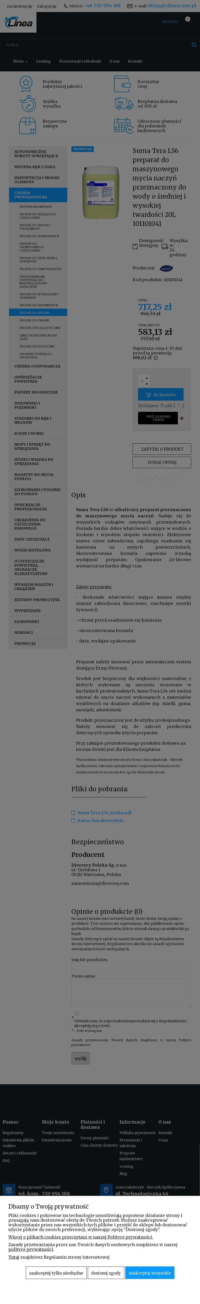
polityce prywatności (30, 1249)
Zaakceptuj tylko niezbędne (56, 1273)
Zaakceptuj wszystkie (150, 1273)
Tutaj (13, 1257)
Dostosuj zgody (106, 1273)
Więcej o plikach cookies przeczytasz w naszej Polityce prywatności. (80, 1237)
